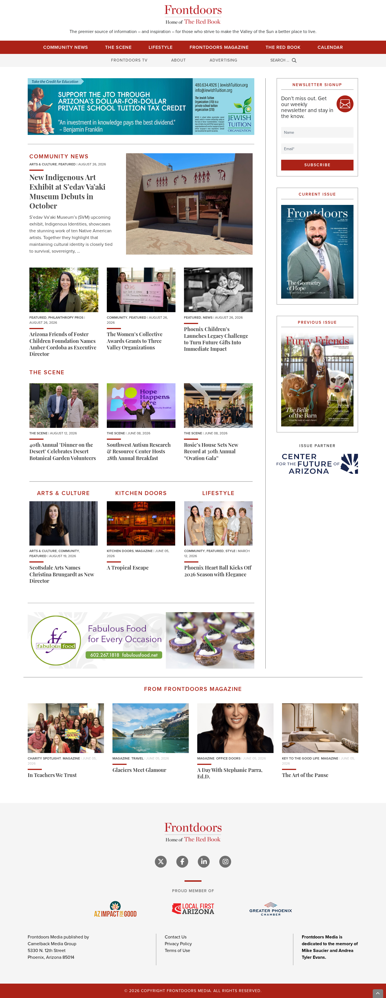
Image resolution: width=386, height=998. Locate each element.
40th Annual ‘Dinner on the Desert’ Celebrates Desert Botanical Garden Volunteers (62, 452)
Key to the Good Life (300, 758)
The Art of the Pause (305, 775)
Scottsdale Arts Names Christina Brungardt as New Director (61, 575)
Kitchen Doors (120, 550)
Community (117, 317)
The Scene (118, 47)
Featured (67, 164)
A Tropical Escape (128, 568)
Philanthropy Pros (65, 317)
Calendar (330, 47)
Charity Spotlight (44, 758)
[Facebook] (182, 862)
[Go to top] (378, 993)
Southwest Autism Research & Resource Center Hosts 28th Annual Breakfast (139, 452)
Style (230, 550)
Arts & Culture (43, 164)
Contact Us (176, 937)
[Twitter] (161, 862)
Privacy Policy (178, 943)
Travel (137, 758)
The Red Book (283, 47)
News (207, 317)
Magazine (144, 550)
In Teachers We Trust (52, 775)
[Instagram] (225, 862)
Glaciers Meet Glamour (139, 770)
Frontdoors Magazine (219, 47)
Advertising (223, 60)
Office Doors (228, 758)
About (178, 60)
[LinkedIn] (204, 862)
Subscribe (317, 165)
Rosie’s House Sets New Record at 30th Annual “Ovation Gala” (211, 452)
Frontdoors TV (129, 60)
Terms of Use (177, 950)
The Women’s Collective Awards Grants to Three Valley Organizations (134, 341)
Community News (65, 47)
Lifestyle (161, 47)
